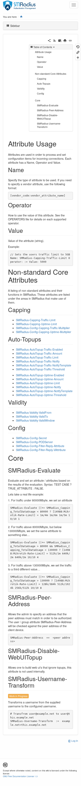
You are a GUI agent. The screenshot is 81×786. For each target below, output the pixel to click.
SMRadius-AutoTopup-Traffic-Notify (38, 361)
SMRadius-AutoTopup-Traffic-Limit (37, 357)
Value (40, 66)
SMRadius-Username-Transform (49, 125)
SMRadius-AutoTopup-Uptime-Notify (38, 387)
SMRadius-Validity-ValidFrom (34, 412)
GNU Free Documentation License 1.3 (20, 776)
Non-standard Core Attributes (50, 73)
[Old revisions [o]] (77, 46)
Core (37, 100)
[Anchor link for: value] (26, 230)
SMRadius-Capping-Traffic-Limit (35, 320)
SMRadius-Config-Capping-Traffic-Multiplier (43, 328)
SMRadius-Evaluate (47, 105)
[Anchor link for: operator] (34, 205)
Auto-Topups (43, 83)
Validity (41, 88)
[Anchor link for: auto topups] (44, 339)
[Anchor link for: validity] (30, 402)
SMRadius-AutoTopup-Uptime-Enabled (40, 375)
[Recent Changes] (54, 40)
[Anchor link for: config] (28, 427)
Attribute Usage (43, 52)
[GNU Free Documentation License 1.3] (5, 764)
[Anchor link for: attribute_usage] (60, 143)
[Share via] (49, 40)
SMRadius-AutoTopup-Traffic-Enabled (39, 349)
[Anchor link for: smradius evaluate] (63, 470)
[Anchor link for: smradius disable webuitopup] (45, 657)
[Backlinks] (77, 51)
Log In (74, 740)
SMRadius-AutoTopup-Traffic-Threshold (40, 369)
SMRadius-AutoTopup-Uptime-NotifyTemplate (44, 391)
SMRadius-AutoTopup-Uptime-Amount (40, 379)
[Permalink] (70, 40)
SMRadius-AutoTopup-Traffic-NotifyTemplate (43, 365)
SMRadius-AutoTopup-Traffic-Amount (39, 353)
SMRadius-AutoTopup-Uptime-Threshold (41, 395)
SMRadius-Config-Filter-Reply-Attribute (40, 446)
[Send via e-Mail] (60, 40)
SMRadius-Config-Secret (31, 438)
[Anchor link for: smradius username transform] (37, 685)
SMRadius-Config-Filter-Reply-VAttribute (41, 450)
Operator (41, 61)
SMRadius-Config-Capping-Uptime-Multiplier (43, 332)
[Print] (65, 40)
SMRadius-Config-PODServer (34, 442)
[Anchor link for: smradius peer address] (33, 604)
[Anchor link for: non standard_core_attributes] (41, 279)
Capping (41, 78)
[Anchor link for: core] (27, 457)
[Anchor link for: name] (27, 170)
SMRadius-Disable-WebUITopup (47, 116)
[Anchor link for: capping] (33, 309)
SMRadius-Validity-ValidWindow (35, 420)
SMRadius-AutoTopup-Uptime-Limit (38, 383)
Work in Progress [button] (18, 696)
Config (40, 93)
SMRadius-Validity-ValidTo (32, 416)
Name (40, 57)
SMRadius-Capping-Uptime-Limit (36, 324)
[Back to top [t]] (77, 57)
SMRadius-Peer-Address (50, 110)
